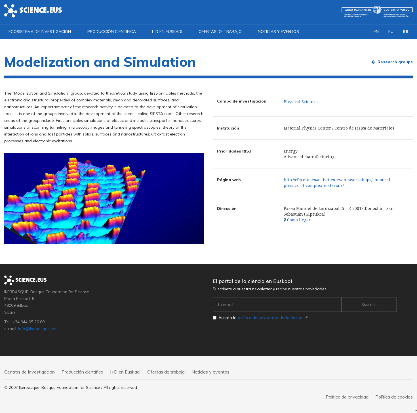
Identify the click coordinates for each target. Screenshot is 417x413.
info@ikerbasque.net (37, 328)
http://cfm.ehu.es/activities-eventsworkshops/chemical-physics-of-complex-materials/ (338, 182)
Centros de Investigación (29, 372)
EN (376, 31)
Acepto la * (263, 317)
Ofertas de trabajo (220, 31)
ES (405, 31)
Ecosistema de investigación (40, 31)
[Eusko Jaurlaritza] (377, 11)
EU (390, 31)
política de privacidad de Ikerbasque (272, 317)
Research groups (395, 61)
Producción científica (111, 31)
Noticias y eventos (278, 31)
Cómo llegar (298, 219)
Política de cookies (394, 397)
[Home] (33, 10)
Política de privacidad (347, 397)
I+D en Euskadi (167, 31)
